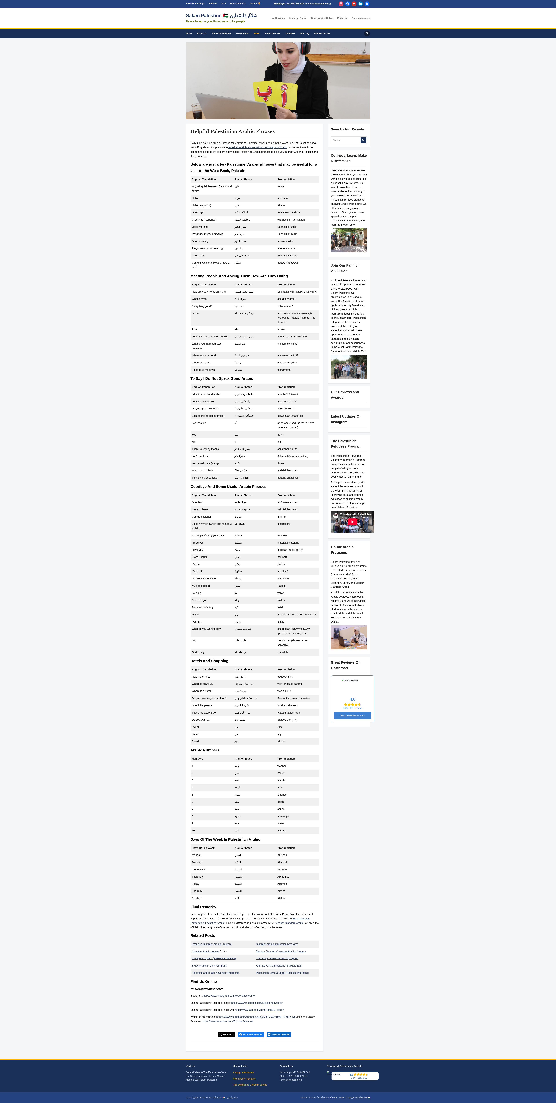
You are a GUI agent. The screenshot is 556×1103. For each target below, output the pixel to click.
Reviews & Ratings (195, 3)
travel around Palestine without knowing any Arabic (257, 147)
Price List (342, 18)
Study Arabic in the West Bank (209, 965)
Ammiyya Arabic (298, 18)
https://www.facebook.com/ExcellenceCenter (257, 1002)
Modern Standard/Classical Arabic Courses (281, 951)
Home (189, 33)
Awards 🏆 (255, 3)
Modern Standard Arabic (289, 923)
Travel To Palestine (221, 33)
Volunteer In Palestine (244, 1078)
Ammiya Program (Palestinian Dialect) (214, 958)
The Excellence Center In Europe (250, 1085)
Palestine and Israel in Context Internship (215, 972)
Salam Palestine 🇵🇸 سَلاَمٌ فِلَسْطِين (221, 15)
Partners (213, 3)
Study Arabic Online (322, 18)
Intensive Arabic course (206, 951)
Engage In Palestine (243, 1072)
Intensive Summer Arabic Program (212, 944)
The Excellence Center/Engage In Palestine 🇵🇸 (345, 1097)
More (256, 33)
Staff (223, 3)
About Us (202, 33)
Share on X (228, 1034)
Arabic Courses (272, 33)
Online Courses (322, 33)
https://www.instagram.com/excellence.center (229, 995)
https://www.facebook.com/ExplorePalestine (228, 1021)
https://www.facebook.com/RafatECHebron (259, 1009)
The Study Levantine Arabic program (277, 958)
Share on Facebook (252, 1034)
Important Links (238, 3)
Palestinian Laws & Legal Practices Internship (282, 972)
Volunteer (290, 33)
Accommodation (361, 18)
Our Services (278, 18)
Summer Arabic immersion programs (277, 944)
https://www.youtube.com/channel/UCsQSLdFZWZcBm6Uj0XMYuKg (256, 1016)
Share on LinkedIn (280, 1034)
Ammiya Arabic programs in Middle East (279, 965)
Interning (304, 33)
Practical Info (242, 33)
